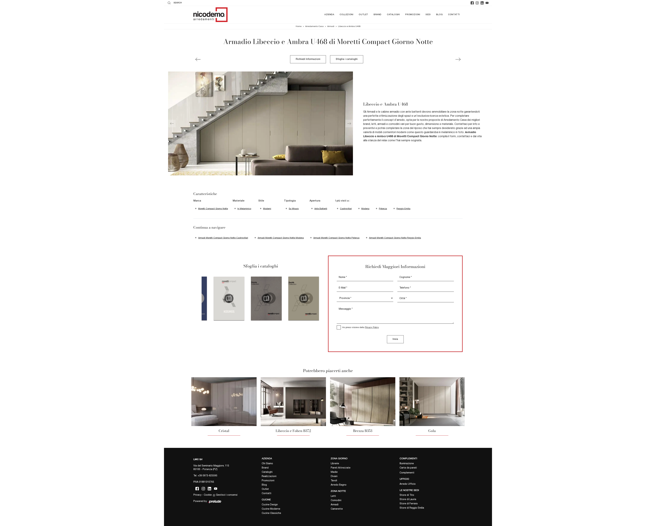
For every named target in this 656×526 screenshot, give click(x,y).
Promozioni (412, 15)
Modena (365, 208)
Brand (377, 15)
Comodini (336, 500)
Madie (334, 472)
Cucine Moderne (271, 508)
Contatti (454, 15)
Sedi (428, 15)
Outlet (363, 15)
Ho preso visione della (360, 327)
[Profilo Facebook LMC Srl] (472, 3)
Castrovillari (346, 208)
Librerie (335, 463)
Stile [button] (261, 201)
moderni (267, 208)
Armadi (330, 26)
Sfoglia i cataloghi (347, 59)
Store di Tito (407, 495)
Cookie (208, 494)
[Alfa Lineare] (198, 59)
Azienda (329, 15)
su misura (294, 208)
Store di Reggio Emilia (412, 507)
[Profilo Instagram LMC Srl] (477, 3)
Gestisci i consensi (226, 494)
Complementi (407, 472)
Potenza (383, 208)
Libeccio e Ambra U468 (349, 26)
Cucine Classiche (271, 513)
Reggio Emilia (403, 208)
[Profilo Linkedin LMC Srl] (482, 3)
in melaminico (244, 208)
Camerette (337, 508)
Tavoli (334, 480)
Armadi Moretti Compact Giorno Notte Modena (281, 237)
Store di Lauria (408, 499)
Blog (439, 15)
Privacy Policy (372, 327)
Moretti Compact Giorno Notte (213, 208)
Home (299, 26)
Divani (334, 476)
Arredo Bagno (338, 484)
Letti (333, 496)
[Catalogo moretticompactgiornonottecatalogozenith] (304, 298)
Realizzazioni (269, 476)
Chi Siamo (267, 463)
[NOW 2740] (458, 59)
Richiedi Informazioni (308, 59)
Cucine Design (270, 504)
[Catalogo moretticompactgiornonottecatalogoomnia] (266, 298)
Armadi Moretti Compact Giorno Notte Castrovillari (223, 237)
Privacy (197, 494)
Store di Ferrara (409, 503)
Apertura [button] (315, 201)
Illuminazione (407, 463)
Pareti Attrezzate (340, 467)
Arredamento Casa (314, 26)
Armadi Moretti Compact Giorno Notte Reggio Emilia (395, 237)
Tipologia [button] (290, 201)
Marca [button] (197, 201)
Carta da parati (408, 467)
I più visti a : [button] (342, 201)
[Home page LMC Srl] (210, 14)
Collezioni (346, 15)
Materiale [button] (238, 201)
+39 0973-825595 (207, 475)
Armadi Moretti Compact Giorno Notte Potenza (336, 237)
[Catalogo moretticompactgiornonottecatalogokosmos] (229, 298)
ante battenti (320, 208)
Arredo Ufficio (408, 483)
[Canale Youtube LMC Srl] (487, 3)
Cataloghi (393, 15)
